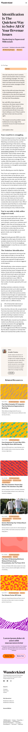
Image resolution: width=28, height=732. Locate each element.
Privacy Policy (19, 720)
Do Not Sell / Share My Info (8, 722)
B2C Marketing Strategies (8, 49)
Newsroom (19, 49)
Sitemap (14, 720)
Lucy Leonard (5, 47)
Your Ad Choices (15, 721)
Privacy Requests (6, 724)
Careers (5, 692)
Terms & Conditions (7, 721)
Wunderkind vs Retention (8, 702)
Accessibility (18, 722)
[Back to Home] (6, 3)
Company (5, 689)
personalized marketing (7, 151)
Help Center (6, 690)
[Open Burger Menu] (26, 3)
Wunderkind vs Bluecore (8, 700)
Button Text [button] (8, 656)
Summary (7, 68)
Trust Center (14, 724)
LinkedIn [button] (11, 373)
